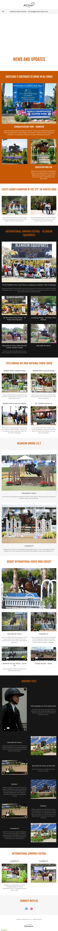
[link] (29, 4)
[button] (3, 11)
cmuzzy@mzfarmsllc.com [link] (38, 11)
